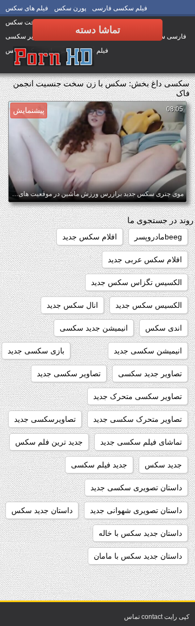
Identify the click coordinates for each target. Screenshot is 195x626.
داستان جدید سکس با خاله (140, 533)
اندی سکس (163, 328)
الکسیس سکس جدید (148, 305)
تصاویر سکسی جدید (69, 373)
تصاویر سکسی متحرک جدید (137, 396)
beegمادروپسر (158, 236)
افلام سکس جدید (89, 236)
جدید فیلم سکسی (99, 464)
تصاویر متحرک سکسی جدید (137, 419)
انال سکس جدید (72, 305)
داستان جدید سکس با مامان (138, 556)
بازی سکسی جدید (36, 350)
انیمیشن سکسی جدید (148, 350)
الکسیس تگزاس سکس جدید (136, 282)
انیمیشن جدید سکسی (94, 328)
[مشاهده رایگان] (53, 57)
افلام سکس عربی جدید (145, 259)
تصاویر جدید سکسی (150, 373)
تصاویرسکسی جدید (45, 419)
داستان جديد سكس (42, 510)
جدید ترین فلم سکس (49, 442)
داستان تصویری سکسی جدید (136, 487)
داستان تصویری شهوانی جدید (136, 510)
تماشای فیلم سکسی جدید (141, 442)
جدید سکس (163, 464)
